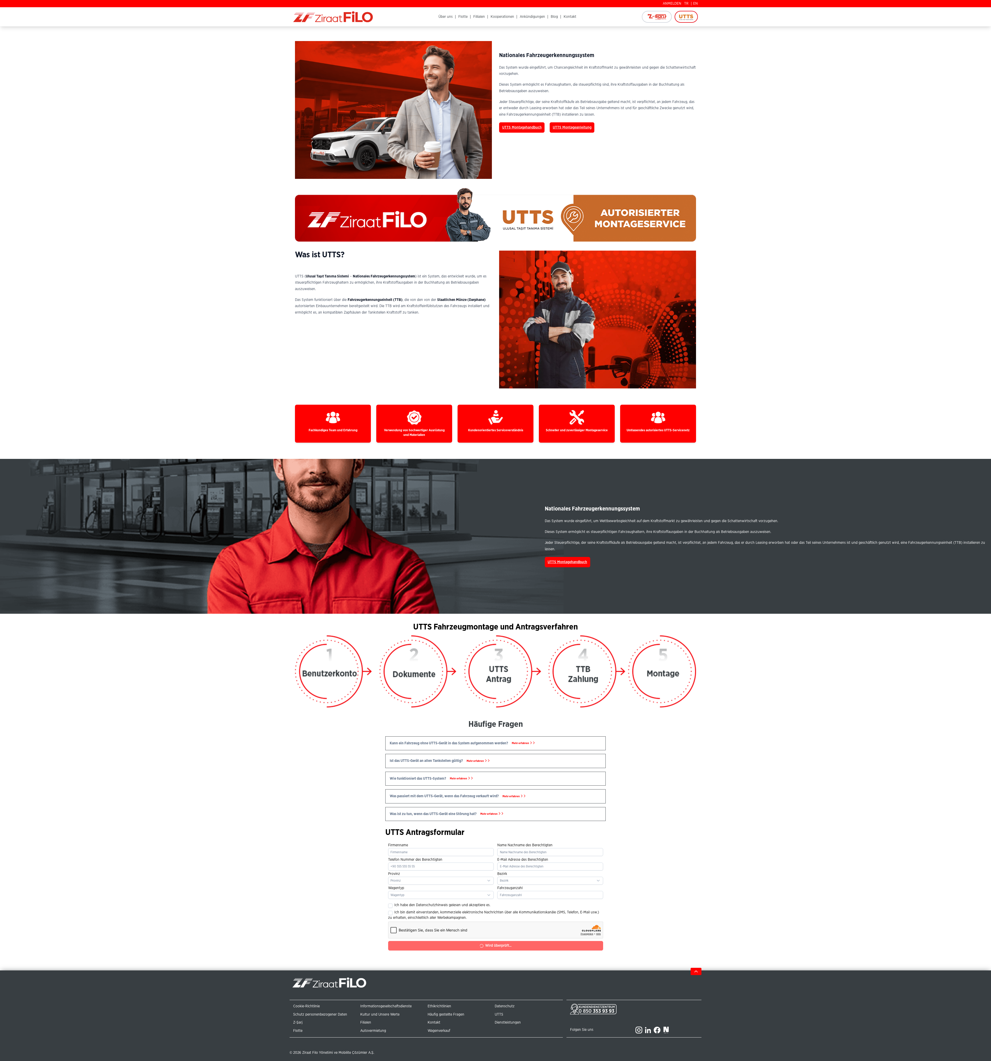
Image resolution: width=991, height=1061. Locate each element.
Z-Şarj (297, 1022)
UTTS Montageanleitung (572, 127)
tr (686, 3)
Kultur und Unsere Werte (379, 1014)
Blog (554, 17)
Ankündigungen (532, 17)
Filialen (365, 1022)
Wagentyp (396, 888)
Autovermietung (373, 1031)
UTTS (499, 1014)
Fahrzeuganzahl (510, 888)
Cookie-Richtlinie (306, 1006)
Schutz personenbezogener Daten (320, 1014)
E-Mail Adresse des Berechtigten (522, 859)
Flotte (463, 17)
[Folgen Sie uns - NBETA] (666, 1030)
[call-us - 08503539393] (601, 1009)
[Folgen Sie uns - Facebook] (657, 1030)
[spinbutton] (550, 895)
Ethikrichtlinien (439, 1006)
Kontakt (570, 17)
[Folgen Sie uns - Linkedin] (648, 1030)
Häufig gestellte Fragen (446, 1014)
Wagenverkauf (439, 1031)
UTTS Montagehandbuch (522, 127)
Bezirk (502, 874)
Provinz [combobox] (395, 880)
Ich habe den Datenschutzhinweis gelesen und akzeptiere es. (442, 905)
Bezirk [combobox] (504, 880)
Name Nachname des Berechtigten (525, 845)
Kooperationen (502, 17)
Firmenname (398, 845)
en (695, 3)
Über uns (445, 17)
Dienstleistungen (508, 1022)
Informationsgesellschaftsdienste (386, 1006)
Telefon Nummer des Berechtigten (415, 859)
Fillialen (479, 17)
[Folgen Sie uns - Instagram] (639, 1030)
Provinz (394, 874)
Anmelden (672, 3)
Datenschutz (505, 1006)
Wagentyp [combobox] (397, 895)
